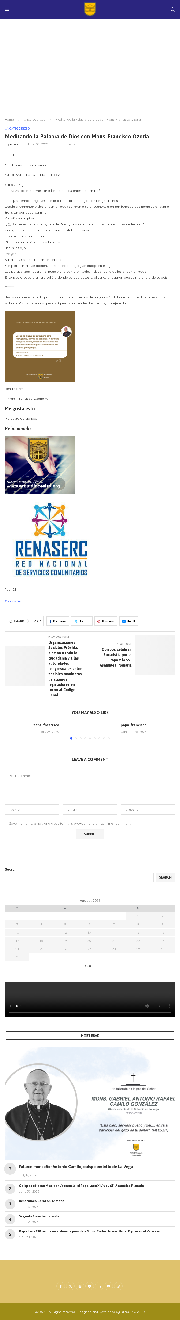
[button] (11, 731)
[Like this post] (39, 621)
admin (15, 144)
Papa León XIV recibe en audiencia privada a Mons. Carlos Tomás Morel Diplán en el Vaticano (89, 1231)
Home (9, 119)
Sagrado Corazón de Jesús (39, 1216)
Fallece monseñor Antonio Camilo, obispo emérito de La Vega (76, 1166)
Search (11, 869)
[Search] (172, 9)
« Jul (88, 966)
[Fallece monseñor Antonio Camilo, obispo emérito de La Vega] (90, 1103)
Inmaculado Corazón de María (41, 1201)
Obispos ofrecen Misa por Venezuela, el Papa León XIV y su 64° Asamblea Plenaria (81, 1186)
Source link (13, 601)
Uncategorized (34, 119)
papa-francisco (46, 725)
